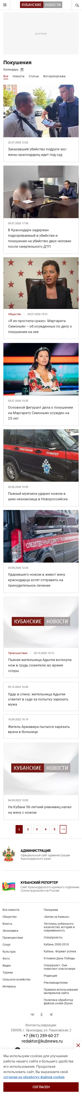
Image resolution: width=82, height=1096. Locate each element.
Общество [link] (14, 314)
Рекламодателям (55, 982)
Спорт (7, 944)
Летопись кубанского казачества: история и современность (59, 927)
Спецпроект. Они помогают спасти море (59, 967)
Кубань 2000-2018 (56, 944)
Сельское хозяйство (16, 979)
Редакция (50, 975)
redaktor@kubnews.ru (42, 1041)
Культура (9, 951)
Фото (6, 958)
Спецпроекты (53, 937)
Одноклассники (41, 1014)
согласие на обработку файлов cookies (34, 1077)
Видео (7, 965)
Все (5, 76)
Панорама (51, 909)
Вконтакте (32, 1014)
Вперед (63, 829)
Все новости (11, 909)
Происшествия (13, 937)
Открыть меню (5, 5)
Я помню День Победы (59, 958)
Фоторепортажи (54, 76)
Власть (7, 923)
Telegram (51, 1014)
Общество (10, 916)
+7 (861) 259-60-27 (41, 1035)
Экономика (10, 930)
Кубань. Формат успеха (60, 951)
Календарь (11, 69)
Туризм (8, 972)
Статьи (34, 76)
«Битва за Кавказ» (57, 916)
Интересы (9, 986)
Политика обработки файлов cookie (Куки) (58, 1001)
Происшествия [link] (17, 653)
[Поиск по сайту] (77, 5)
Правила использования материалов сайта (61, 991)
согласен (41, 1087)
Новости (18, 76)
